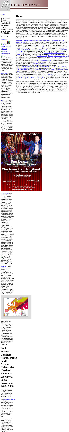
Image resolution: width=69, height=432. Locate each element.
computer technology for (38, 46)
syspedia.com (51, 74)
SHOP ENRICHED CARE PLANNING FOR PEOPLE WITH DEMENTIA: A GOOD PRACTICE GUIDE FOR (41, 50)
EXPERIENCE (5, 193)
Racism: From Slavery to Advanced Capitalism (30, 77)
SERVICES (4, 73)
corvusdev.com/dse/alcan (38, 63)
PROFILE (3, 266)
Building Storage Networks (44, 60)
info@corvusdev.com (9, 399)
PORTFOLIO (4, 100)
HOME (3, 15)
